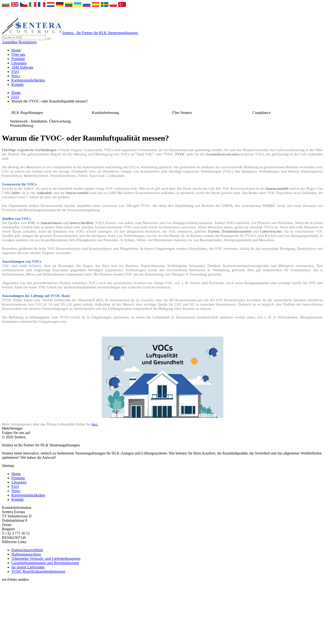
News (15, 76)
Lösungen (18, 63)
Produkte (18, 59)
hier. (95, 424)
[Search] (49, 38)
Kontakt (17, 84)
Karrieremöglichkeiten (28, 80)
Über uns (18, 54)
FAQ (15, 72)
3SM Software (22, 67)
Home (16, 50)
